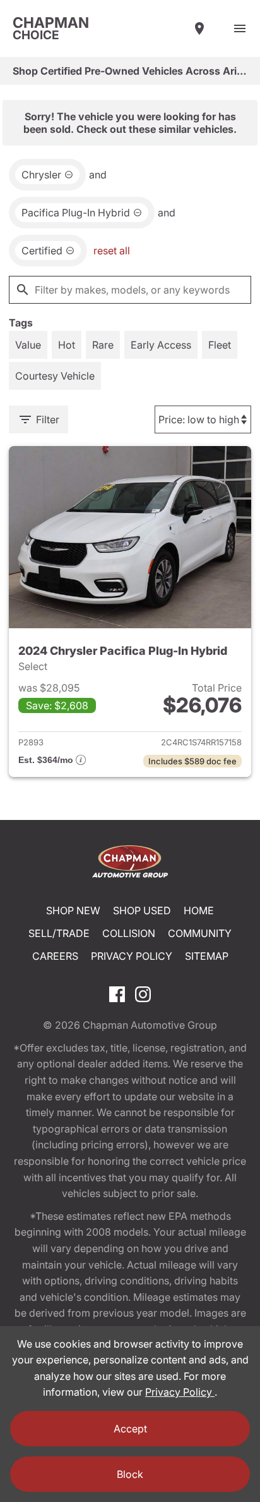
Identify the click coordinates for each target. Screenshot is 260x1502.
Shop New (73, 910)
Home (199, 910)
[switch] (240, 28)
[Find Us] (199, 28)
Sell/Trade (59, 933)
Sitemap (206, 956)
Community (200, 933)
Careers (55, 956)
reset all (111, 250)
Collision (128, 933)
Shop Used (142, 910)
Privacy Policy (131, 956)
